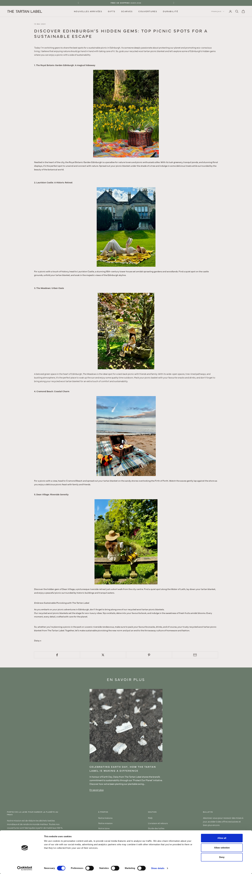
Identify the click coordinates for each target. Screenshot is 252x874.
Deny (221, 857)
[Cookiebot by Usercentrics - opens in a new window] (24, 868)
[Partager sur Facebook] (57, 655)
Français (216, 11)
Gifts (111, 11)
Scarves (127, 11)
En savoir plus (97, 790)
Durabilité (170, 11)
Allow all (221, 838)
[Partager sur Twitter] (103, 655)
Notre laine (104, 828)
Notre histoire (105, 817)
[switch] (89, 868)
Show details (157, 868)
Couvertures (147, 11)
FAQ (150, 817)
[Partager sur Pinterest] (149, 655)
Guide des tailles (156, 828)
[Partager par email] (195, 655)
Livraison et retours (158, 823)
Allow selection (222, 847)
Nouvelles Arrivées (88, 11)
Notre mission (105, 823)
